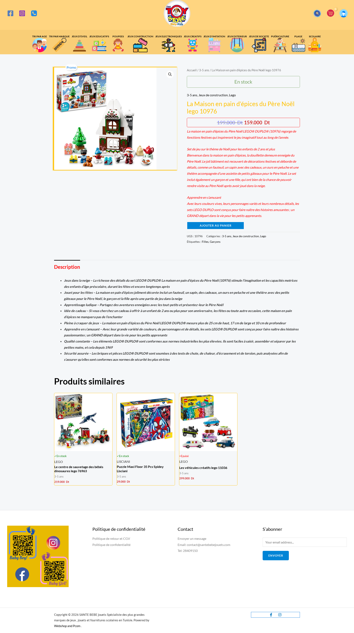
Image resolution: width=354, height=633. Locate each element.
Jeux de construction (213, 95)
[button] (317, 13)
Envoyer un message (192, 538)
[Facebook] (10, 13)
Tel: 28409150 (188, 550)
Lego (232, 95)
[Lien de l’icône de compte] (343, 13)
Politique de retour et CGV (111, 538)
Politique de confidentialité (111, 545)
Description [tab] (67, 267)
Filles (205, 241)
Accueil (192, 70)
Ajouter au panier (215, 225)
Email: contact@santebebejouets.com (204, 545)
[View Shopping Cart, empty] (330, 13)
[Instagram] (22, 13)
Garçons (215, 241)
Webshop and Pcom (67, 626)
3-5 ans (204, 70)
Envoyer (275, 555)
